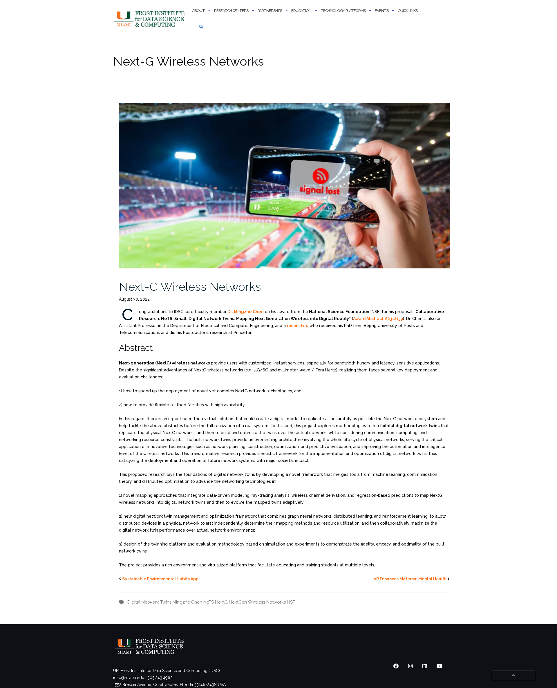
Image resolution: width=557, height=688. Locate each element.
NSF (291, 602)
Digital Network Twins (149, 602)
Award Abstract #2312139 (378, 318)
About (198, 10)
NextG (221, 602)
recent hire (297, 325)
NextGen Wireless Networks (257, 602)
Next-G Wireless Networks (190, 286)
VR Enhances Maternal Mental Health (410, 579)
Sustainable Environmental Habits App (160, 579)
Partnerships (270, 10)
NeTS (208, 602)
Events (381, 10)
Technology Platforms (343, 10)
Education (301, 10)
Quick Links (407, 10)
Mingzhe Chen (187, 602)
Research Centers (231, 10)
